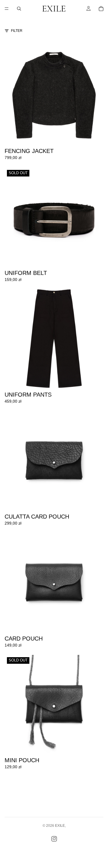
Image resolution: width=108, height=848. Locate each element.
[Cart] (101, 8)
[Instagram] (54, 838)
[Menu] (6, 8)
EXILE (60, 826)
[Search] (19, 8)
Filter (16, 31)
